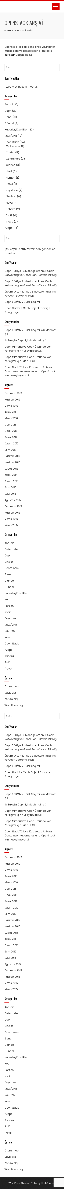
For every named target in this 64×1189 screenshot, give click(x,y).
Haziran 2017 (12, 456)
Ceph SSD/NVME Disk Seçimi (22, 302)
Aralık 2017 (10, 437)
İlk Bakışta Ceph (14, 340)
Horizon (10, 177)
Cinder (10, 152)
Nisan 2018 (11, 418)
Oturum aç (11, 686)
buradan (9, 55)
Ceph (7, 111)
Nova (9, 202)
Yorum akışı (11, 699)
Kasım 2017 (11, 443)
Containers (13, 159)
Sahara (10, 209)
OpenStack (11, 142)
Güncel (9, 123)
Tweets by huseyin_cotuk (20, 86)
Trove (9, 221)
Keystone (12, 190)
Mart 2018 (10, 424)
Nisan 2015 (11, 525)
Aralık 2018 (10, 412)
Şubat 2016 (11, 469)
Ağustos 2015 (12, 500)
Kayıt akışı (10, 693)
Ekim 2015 (10, 487)
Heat (9, 171)
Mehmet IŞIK (38, 340)
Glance (10, 165)
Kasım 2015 (11, 481)
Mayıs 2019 (11, 406)
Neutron (11, 196)
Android (9, 104)
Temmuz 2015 (13, 506)
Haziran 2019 (12, 399)
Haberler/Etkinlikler (16, 129)
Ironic (9, 184)
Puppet (9, 228)
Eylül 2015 (10, 494)
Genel (8, 117)
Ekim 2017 (10, 450)
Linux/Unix (10, 136)
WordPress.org (13, 705)
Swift (9, 215)
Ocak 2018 (10, 431)
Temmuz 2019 (13, 393)
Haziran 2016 (12, 462)
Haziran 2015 (12, 512)
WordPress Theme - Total (22, 1183)
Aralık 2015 (10, 475)
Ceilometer (13, 146)
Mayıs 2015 (11, 519)
